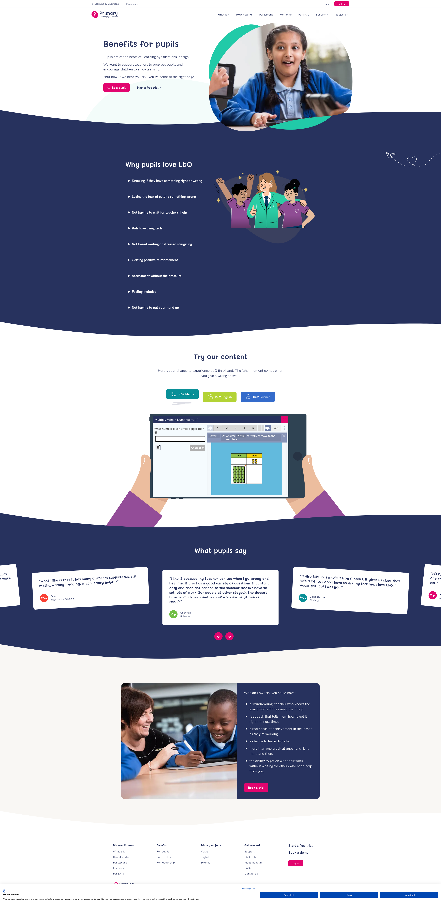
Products (131, 4)
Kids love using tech (147, 228)
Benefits (321, 14)
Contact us (251, 873)
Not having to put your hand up (155, 307)
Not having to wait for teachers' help (159, 212)
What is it (223, 14)
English (205, 857)
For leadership (166, 862)
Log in (327, 4)
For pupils (163, 851)
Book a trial (256, 787)
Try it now (341, 4)
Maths (204, 851)
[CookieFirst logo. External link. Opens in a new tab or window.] (4, 891)
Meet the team (253, 862)
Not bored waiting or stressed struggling (162, 243)
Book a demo (298, 852)
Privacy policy (248, 888)
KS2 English (223, 397)
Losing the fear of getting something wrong (164, 196)
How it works (244, 14)
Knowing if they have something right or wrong (167, 180)
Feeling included (144, 291)
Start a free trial (147, 87)
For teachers (164, 857)
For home (285, 14)
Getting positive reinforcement (155, 259)
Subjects (340, 14)
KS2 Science (261, 397)
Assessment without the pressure (157, 275)
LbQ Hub (250, 857)
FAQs (247, 868)
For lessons (266, 14)
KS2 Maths (186, 394)
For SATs (303, 14)
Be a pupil (119, 87)
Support (249, 851)
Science (205, 862)
